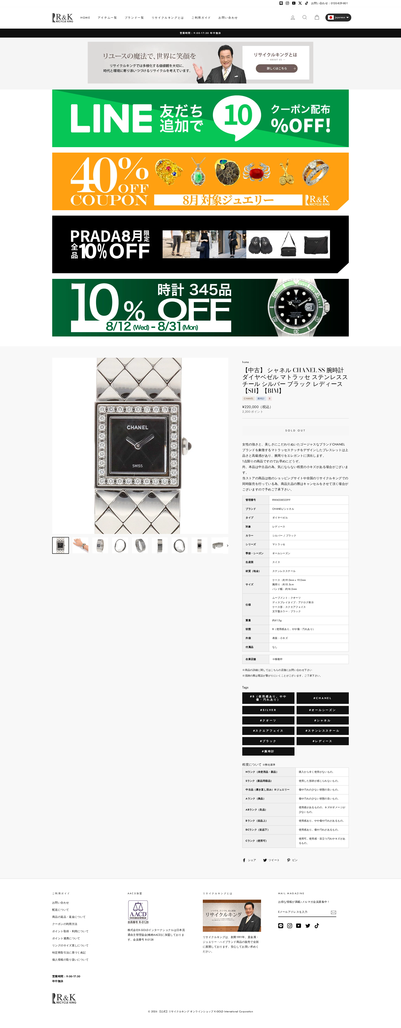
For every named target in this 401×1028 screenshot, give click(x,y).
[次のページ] (225, 545)
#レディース (323, 741)
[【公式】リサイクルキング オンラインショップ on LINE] (280, 925)
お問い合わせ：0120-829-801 (329, 3)
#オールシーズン (322, 710)
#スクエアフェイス (268, 731)
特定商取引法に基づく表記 (69, 953)
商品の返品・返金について (69, 917)
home (245, 362)
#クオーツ (268, 720)
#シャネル (322, 720)
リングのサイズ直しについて (70, 945)
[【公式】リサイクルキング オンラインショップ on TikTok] (316, 925)
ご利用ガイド (201, 18)
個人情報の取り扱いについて (70, 960)
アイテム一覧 (107, 18)
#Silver (268, 710)
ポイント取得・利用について (70, 931)
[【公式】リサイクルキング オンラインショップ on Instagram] (289, 925)
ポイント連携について (66, 938)
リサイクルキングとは (168, 18)
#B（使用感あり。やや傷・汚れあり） (268, 698)
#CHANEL (322, 698)
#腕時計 (268, 751)
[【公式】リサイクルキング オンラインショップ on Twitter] (307, 925)
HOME (85, 18)
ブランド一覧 (134, 18)
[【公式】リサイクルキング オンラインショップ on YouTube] (298, 925)
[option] (200, 33)
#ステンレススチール (323, 731)
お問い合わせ (228, 18)
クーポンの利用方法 (64, 924)
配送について (60, 910)
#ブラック (268, 741)
